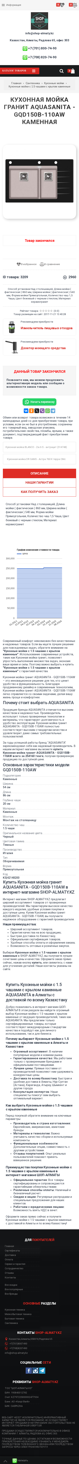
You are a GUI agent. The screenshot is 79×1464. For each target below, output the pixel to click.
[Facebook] (29, 1371)
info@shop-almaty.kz (39, 33)
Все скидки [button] (11, 1285)
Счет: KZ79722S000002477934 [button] (21, 1397)
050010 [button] (34, 1339)
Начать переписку (42, 401)
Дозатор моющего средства (43, 348)
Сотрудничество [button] (14, 1268)
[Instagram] (35, 1371)
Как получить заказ (39, 492)
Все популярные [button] (14, 1289)
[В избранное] (28, 264)
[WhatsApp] (47, 410)
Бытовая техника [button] (14, 1318)
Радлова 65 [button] (45, 1339)
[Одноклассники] (31, 410)
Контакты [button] (10, 1277)
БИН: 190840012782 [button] (16, 1392)
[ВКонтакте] (26, 410)
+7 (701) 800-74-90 (42, 48)
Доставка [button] (10, 1255)
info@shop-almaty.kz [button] (16, 1353)
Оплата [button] (9, 1259)
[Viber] (42, 410)
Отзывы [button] (9, 1273)
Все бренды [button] (11, 1294)
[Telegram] (53, 410)
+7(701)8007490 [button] (18, 1343)
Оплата (6, 2)
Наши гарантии (39, 482)
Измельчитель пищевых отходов (46, 328)
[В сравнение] (51, 264)
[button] (20, 1460)
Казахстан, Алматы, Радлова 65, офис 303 (39, 40)
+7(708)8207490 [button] (18, 1348)
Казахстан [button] (15, 1339)
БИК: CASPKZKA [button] (14, 1406)
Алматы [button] (25, 1339)
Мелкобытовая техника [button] (18, 1314)
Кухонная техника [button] (15, 1309)
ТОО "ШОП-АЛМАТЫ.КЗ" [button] (18, 1388)
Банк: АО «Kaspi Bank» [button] (17, 1401)
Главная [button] (9, 1246)
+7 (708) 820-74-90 (42, 57)
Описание (39, 473)
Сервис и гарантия (13, 8)
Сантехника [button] (11, 1323)
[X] (37, 410)
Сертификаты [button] (12, 1250)
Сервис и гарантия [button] (15, 1264)
